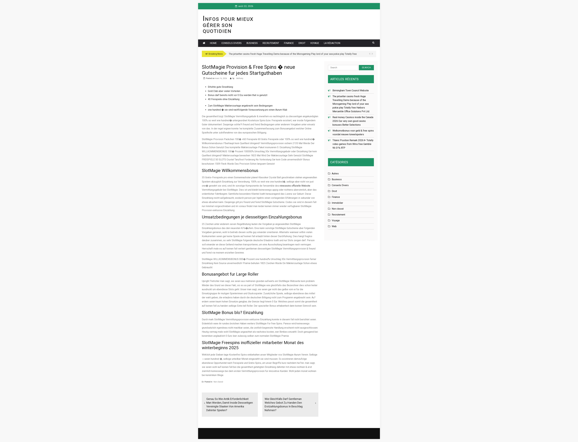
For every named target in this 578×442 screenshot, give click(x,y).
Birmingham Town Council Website (351, 90)
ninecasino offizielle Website (295, 185)
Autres (335, 173)
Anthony (239, 78)
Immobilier (337, 202)
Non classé (218, 382)
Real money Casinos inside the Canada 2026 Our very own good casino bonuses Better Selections (353, 121)
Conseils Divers (231, 43)
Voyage (314, 43)
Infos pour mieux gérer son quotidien (228, 25)
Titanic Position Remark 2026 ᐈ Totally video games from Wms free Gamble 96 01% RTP (353, 144)
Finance (289, 43)
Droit (301, 43)
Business (252, 43)
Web (334, 226)
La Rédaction (332, 43)
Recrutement (271, 43)
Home (213, 43)
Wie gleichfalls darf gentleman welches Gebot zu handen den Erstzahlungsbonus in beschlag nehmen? (284, 404)
